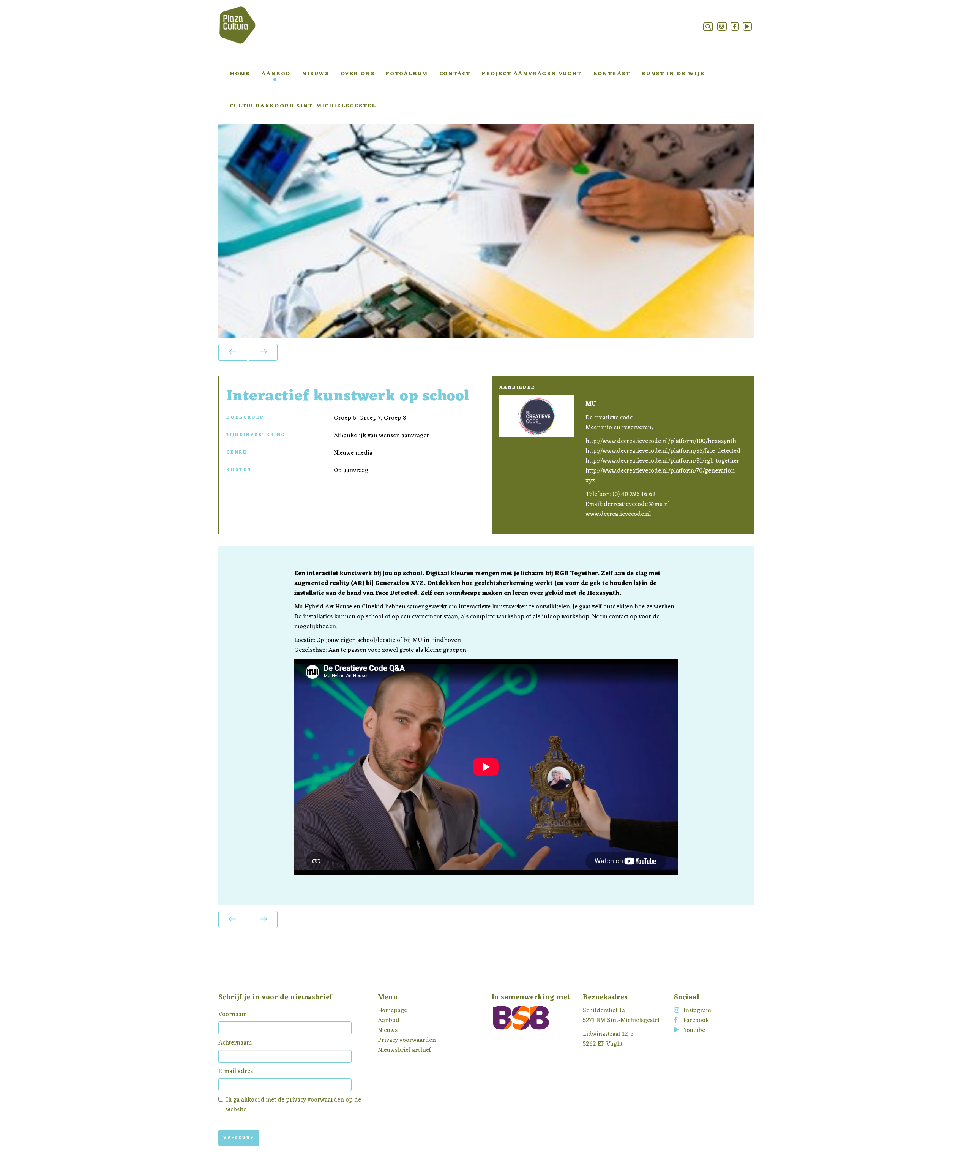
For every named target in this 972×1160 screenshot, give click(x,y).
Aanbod (275, 74)
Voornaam (232, 1014)
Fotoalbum (407, 74)
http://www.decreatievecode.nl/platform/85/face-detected (662, 451)
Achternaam (235, 1043)
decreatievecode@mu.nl (637, 504)
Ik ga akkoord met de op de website (293, 1105)
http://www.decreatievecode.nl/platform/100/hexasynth (660, 441)
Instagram (697, 1010)
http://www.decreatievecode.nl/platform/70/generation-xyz (661, 476)
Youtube (694, 1030)
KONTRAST (611, 74)
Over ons (358, 74)
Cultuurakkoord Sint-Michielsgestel (303, 106)
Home (240, 74)
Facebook (696, 1020)
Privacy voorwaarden (407, 1040)
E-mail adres (235, 1071)
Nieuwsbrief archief (404, 1050)
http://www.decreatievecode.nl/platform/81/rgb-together (662, 461)
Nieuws (315, 74)
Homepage (392, 1010)
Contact (454, 74)
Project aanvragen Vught (532, 74)
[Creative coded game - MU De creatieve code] (232, 352)
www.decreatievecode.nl (618, 514)
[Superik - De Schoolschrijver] (263, 352)
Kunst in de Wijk (673, 74)
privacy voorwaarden (315, 1100)
